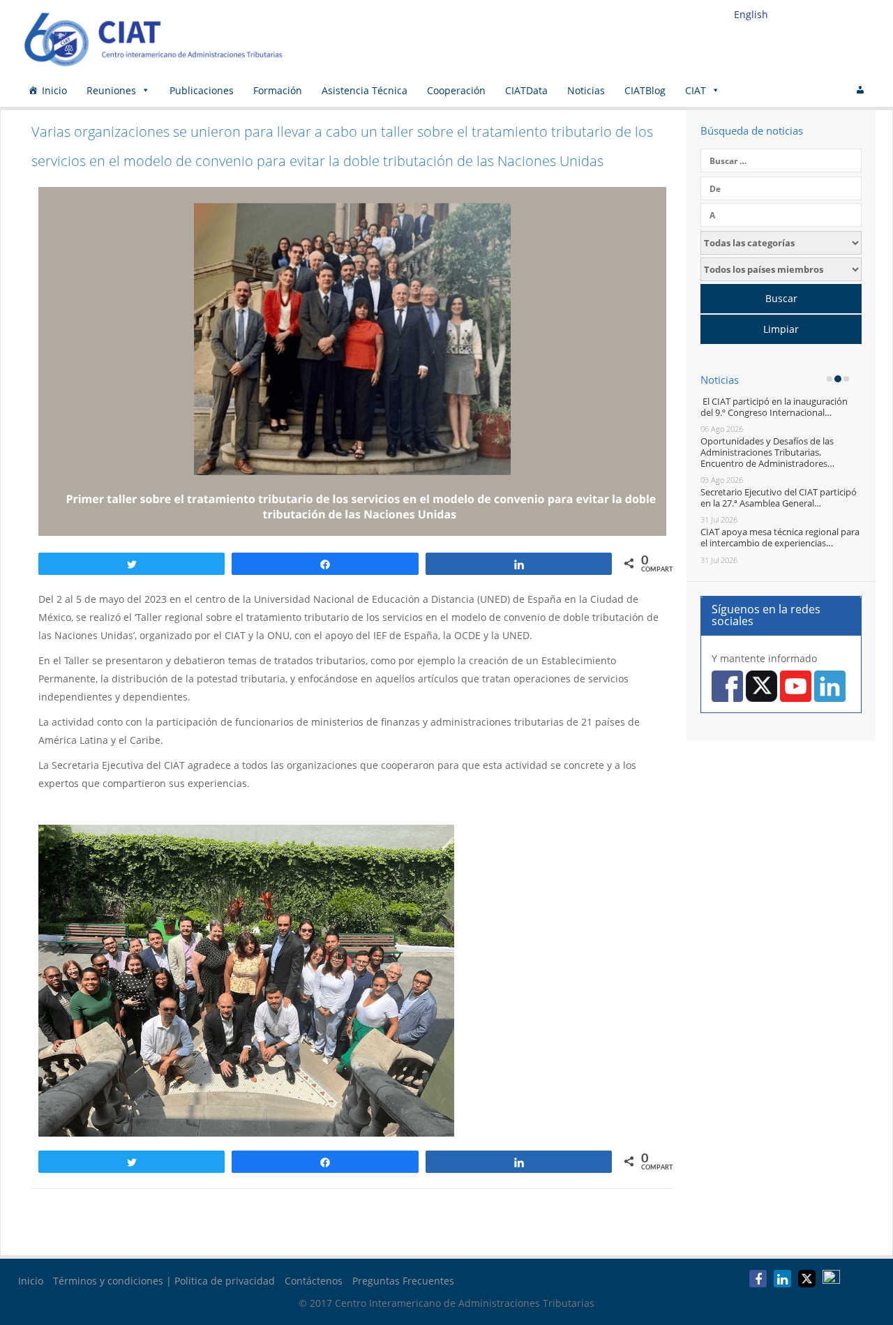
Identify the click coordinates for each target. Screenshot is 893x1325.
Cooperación (456, 90)
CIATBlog (645, 90)
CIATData (526, 90)
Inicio (54, 90)
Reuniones (111, 90)
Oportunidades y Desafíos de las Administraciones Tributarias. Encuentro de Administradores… (767, 452)
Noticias (586, 90)
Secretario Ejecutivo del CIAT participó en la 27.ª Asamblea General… (778, 497)
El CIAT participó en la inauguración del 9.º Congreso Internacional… (774, 407)
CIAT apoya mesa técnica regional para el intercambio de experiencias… (780, 537)
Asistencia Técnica (364, 90)
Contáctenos (314, 1280)
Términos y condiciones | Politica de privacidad (164, 1280)
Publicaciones (202, 90)
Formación (277, 90)
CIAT (695, 90)
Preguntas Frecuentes (403, 1280)
